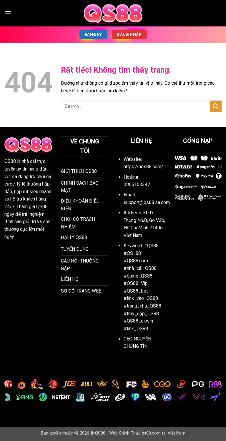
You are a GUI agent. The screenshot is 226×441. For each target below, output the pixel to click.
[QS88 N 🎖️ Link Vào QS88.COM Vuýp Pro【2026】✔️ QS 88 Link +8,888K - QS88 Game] (113, 13)
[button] (7, 13)
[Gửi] (216, 106)
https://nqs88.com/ (143, 166)
